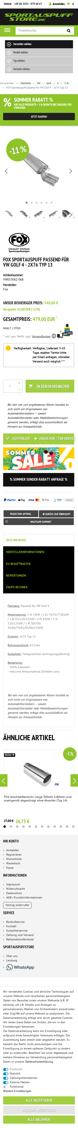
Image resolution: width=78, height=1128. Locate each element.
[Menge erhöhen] (19, 383)
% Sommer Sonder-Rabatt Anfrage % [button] (38, 479)
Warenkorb (13, 864)
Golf (48, 83)
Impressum (13, 885)
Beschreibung (16, 540)
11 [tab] (67, 827)
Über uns (12, 956)
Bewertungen (16, 576)
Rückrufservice (15, 922)
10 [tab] (61, 827)
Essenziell (16, 1069)
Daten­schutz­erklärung (39, 1062)
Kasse (10, 868)
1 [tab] (5, 827)
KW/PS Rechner (16, 587)
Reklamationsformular (20, 940)
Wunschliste (14, 859)
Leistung (11, 961)
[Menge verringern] (19, 389)
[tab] (39, 540)
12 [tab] (73, 827)
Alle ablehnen (39, 1120)
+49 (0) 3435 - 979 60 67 (28, 4)
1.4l (66, 83)
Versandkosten (41, 337)
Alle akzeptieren (39, 1100)
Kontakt (11, 926)
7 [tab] (42, 827)
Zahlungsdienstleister (23, 1078)
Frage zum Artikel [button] (20, 514)
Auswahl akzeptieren (39, 1110)
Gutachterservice (16, 931)
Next (74, 780)
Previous (3, 780)
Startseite (23, 83)
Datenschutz (14, 893)
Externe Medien (20, 1082)
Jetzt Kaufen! (39, 117)
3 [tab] (17, 827)
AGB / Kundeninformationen (24, 898)
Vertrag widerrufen (17, 905)
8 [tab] (48, 827)
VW (39, 83)
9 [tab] (55, 827)
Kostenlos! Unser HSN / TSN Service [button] (43, 439)
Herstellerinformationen (25, 552)
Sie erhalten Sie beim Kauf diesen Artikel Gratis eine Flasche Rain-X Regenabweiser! (67, 336)
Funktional (17, 1087)
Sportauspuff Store (39, 18)
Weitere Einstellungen (17, 1091)
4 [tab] (23, 827)
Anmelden (12, 850)
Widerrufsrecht (15, 889)
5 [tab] (30, 827)
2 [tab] (11, 827)
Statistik (15, 1074)
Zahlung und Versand (20, 935)
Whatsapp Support (40, 522)
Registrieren (14, 855)
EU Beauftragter (18, 564)
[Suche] (69, 31)
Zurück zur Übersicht (57, 514)
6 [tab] (36, 827)
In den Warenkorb (53, 387)
